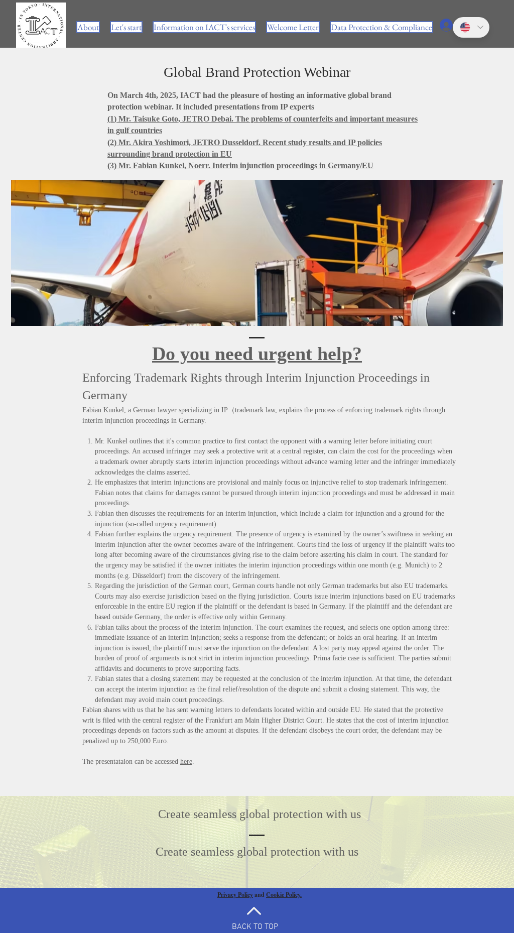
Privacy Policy (235, 894)
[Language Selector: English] (471, 27)
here (186, 761)
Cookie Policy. (284, 894)
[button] (204, 27)
